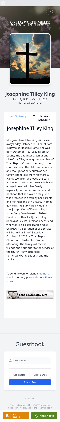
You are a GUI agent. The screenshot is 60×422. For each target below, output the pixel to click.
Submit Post (30, 382)
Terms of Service (38, 407)
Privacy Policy (21, 407)
